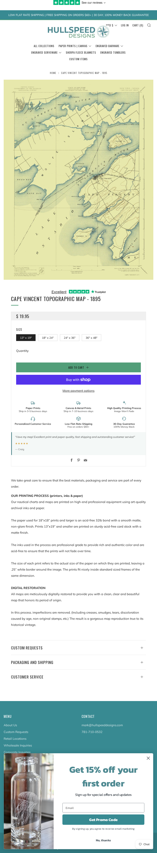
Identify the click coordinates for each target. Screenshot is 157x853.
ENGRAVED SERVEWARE (44, 52)
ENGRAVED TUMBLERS (113, 52)
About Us (10, 725)
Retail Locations (15, 739)
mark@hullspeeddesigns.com (102, 725)
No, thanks (103, 840)
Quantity (22, 351)
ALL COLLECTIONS (44, 46)
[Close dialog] (148, 758)
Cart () (137, 25)
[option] (78, 180)
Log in (125, 25)
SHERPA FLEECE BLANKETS (81, 52)
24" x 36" (69, 337)
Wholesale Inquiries (18, 745)
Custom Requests (16, 732)
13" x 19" (26, 337)
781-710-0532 (92, 732)
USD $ (109, 25)
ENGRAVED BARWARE (107, 46)
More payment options (78, 391)
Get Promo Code (103, 819)
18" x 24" (48, 337)
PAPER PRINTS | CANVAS (73, 46)
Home (53, 73)
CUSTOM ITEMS (78, 59)
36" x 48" (91, 337)
